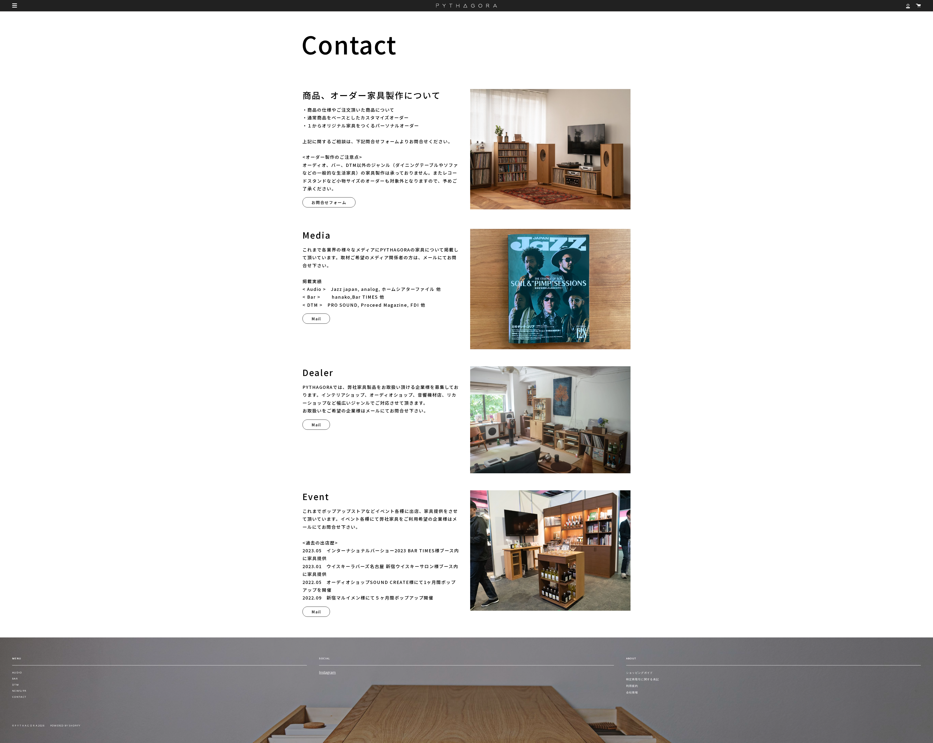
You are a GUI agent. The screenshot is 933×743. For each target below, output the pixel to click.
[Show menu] (14, 6)
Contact (19, 697)
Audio (17, 672)
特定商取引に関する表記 (642, 679)
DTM (15, 684)
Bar (15, 678)
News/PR (19, 690)
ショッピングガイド (639, 672)
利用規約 (632, 686)
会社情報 (632, 692)
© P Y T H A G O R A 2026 (28, 726)
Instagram (327, 672)
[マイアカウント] (908, 5)
